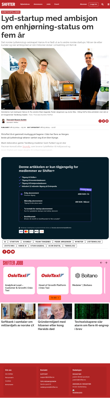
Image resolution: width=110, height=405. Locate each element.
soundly (27, 251)
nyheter (79, 251)
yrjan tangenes (43, 251)
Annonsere (38, 4)
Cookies (8, 390)
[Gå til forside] (8, 4)
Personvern (9, 387)
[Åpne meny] (108, 4)
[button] (101, 272)
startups (14, 251)
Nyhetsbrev (25, 4)
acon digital (54, 255)
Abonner (83, 4)
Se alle (54, 307)
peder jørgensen (63, 251)
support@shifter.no (47, 386)
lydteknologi (94, 251)
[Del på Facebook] (100, 121)
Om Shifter (9, 383)
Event (56, 4)
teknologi (70, 255)
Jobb (48, 4)
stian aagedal (37, 255)
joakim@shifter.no (79, 389)
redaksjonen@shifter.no (49, 396)
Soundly (26, 146)
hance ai (22, 255)
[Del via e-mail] (107, 121)
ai (5, 251)
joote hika (9, 255)
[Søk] (102, 4)
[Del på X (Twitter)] (103, 121)
